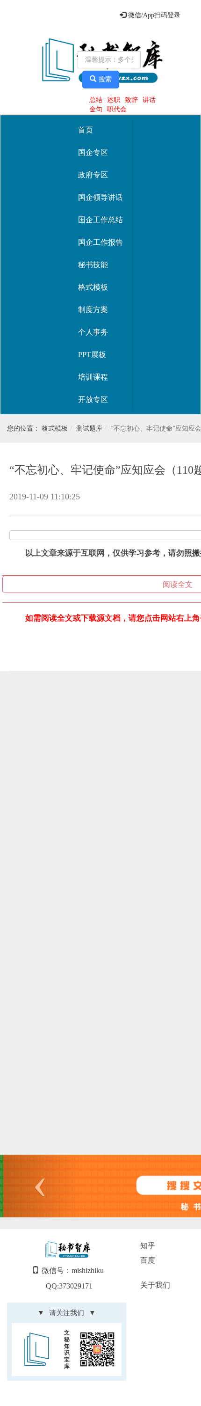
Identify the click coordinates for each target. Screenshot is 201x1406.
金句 (95, 109)
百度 (147, 1260)
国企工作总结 (100, 220)
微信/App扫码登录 (153, 15)
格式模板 (93, 287)
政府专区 (93, 175)
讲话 (149, 99)
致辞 (131, 99)
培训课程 (93, 377)
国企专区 (93, 152)
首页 (85, 130)
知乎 (147, 1246)
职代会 (117, 109)
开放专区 (93, 399)
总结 (95, 99)
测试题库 (89, 428)
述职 (113, 99)
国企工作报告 (100, 242)
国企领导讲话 (100, 197)
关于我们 (155, 1285)
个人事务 (93, 332)
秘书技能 (93, 265)
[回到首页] (41, 61)
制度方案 (93, 310)
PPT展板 (92, 355)
